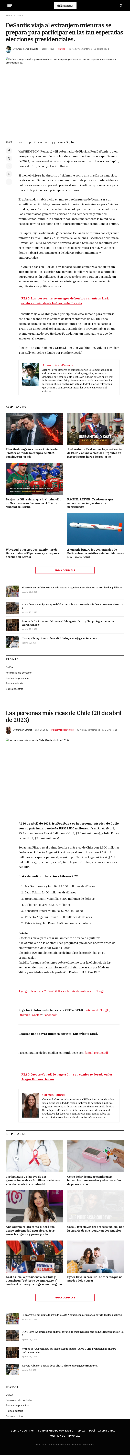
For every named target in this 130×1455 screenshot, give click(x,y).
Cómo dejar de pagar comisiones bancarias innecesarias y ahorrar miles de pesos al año (94, 1180)
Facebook (50, 1015)
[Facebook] (9, 150)
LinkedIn (24, 1015)
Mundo (61, 49)
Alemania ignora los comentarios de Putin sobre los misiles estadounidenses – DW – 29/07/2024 (95, 553)
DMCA (9, 667)
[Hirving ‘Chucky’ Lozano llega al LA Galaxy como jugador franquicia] (12, 642)
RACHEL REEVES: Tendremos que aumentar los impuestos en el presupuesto (90, 503)
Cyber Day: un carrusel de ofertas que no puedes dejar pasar (94, 1278)
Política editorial (15, 683)
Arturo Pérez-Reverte (27, 49)
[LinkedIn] (9, 166)
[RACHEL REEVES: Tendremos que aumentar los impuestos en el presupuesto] (95, 479)
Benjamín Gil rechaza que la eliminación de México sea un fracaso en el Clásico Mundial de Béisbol (33, 503)
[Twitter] (9, 158)
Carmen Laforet (24, 730)
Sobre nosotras (14, 688)
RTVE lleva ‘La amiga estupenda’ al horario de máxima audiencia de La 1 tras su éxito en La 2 (73, 606)
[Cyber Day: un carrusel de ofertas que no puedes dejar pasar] (95, 1257)
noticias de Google (96, 1010)
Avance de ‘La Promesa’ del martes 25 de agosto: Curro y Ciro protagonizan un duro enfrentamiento (69, 623)
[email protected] (96, 1053)
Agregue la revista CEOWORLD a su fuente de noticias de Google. (62, 991)
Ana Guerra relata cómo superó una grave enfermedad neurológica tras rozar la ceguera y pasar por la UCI (30, 1230)
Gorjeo (36, 1015)
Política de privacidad (18, 678)
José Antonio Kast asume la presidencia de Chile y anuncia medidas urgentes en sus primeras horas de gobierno (94, 453)
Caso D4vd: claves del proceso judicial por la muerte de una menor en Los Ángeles (95, 1228)
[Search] (121, 5)
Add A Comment (65, 570)
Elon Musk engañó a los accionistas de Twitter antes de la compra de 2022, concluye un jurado (32, 453)
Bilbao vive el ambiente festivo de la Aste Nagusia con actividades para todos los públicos (72, 587)
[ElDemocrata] (65, 5)
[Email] (9, 182)
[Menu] (9, 5)
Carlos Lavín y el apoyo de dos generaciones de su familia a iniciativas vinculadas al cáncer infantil (33, 1180)
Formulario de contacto (19, 672)
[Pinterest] (9, 174)
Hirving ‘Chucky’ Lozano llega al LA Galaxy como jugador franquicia (60, 638)
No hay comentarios (82, 49)
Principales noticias (62, 730)
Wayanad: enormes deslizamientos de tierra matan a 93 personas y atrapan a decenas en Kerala (32, 553)
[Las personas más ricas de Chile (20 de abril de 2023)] (65, 777)
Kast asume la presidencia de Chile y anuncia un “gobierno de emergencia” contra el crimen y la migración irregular (34, 1280)
